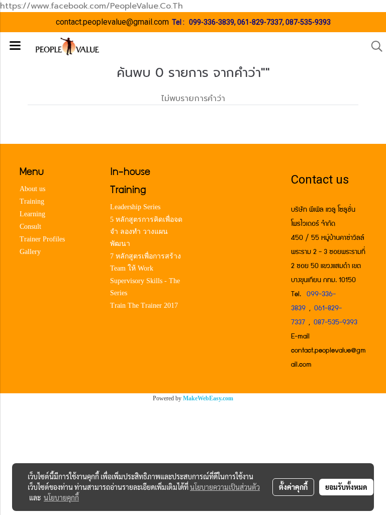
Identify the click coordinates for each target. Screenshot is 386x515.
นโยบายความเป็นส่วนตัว (225, 486)
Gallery (30, 251)
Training (32, 201)
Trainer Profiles (42, 239)
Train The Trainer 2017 (144, 305)
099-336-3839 (211, 22)
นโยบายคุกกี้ (61, 497)
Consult (30, 226)
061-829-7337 (259, 22)
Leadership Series (135, 207)
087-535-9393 (308, 22)
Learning (32, 214)
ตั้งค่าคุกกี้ (293, 486)
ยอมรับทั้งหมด (346, 486)
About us (32, 189)
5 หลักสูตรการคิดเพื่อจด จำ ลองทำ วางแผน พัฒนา (146, 231)
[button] (373, 46)
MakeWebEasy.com (208, 398)
